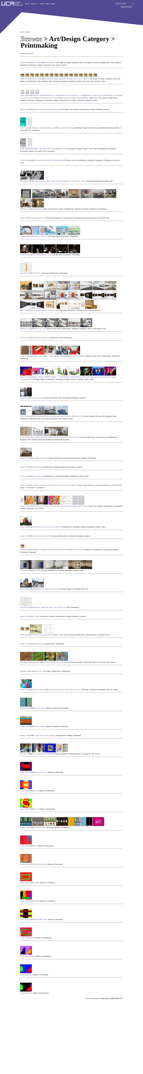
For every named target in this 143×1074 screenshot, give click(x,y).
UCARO (22, 32)
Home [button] (27, 3)
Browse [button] (33, 3)
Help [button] (47, 3)
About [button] (42, 3)
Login (53, 3)
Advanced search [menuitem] (126, 7)
